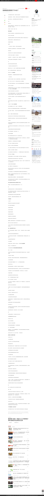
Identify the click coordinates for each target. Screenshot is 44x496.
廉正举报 (31, 495)
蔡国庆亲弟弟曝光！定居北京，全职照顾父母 (36, 91)
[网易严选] (30, 0)
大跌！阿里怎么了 (34, 102)
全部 (40, 18)
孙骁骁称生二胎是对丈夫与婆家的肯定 (36, 88)
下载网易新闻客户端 (16, 422)
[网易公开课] (28, 0)
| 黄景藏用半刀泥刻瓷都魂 (35, 140)
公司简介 (15, 495)
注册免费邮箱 (38, 0)
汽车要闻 (33, 124)
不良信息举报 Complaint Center (27, 495)
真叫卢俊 (36, 13)
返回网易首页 (10, 422)
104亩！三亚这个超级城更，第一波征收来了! (36, 43)
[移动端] (26, 0)
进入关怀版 (8, 0)
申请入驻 (28, 8)
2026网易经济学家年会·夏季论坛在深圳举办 (36, 106)
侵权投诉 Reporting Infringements (35, 495)
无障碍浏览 (6, 0)
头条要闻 (33, 50)
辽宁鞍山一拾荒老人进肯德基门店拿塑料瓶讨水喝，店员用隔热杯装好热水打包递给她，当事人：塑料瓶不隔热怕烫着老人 (21, 478)
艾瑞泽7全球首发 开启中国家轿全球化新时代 (36, 134)
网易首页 (2, 0)
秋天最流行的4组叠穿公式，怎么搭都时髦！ (36, 157)
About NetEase (13, 495)
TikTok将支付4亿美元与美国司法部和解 (36, 56)
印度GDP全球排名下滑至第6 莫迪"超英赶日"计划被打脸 (21, 448)
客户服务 (21, 495)
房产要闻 (33, 37)
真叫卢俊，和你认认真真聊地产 (36, 14)
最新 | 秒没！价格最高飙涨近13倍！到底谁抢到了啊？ (21, 473)
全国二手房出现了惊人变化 (35, 25)
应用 (3, 0)
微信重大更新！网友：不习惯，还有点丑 (19, 469)
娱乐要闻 (33, 82)
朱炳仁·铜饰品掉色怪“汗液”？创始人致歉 (19, 453)
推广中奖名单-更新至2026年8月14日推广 (36, 160)
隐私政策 (23, 495)
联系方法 (17, 495)
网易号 (5, 8)
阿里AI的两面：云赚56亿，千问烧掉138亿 (36, 117)
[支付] (32, 0)
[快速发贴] (5, 15)
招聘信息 (19, 495)
